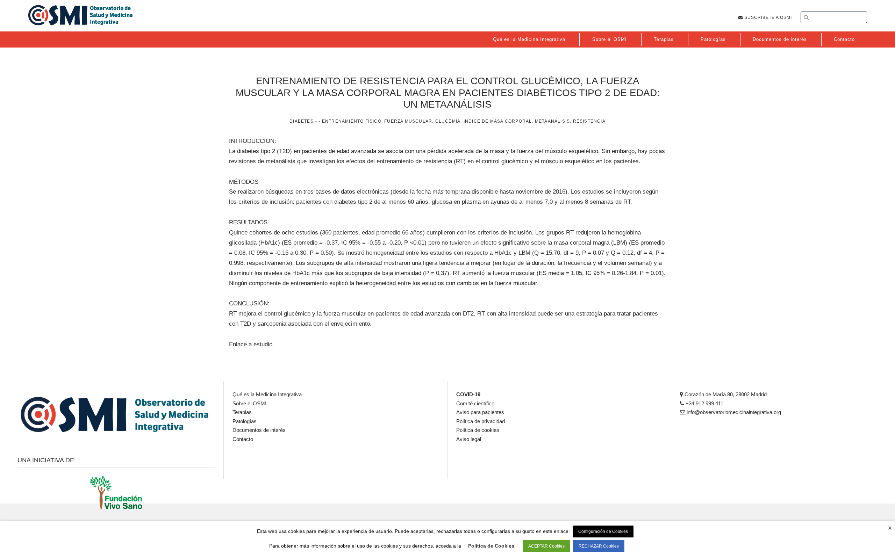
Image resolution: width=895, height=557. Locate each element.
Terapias (242, 412)
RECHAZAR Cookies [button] (599, 546)
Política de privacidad (480, 421)
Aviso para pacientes (480, 412)
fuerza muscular (408, 121)
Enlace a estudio (250, 344)
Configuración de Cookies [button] (603, 531)
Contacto (242, 439)
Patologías (244, 421)
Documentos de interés (259, 430)
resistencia (589, 121)
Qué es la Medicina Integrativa (267, 394)
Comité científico (475, 403)
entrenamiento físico (351, 121)
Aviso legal (468, 439)
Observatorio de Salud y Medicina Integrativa (80, 15)
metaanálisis (552, 121)
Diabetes (301, 121)
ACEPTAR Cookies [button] (546, 546)
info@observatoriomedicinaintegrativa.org (733, 412)
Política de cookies (477, 430)
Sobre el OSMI (249, 403)
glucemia (448, 121)
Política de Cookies (491, 546)
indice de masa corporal (498, 121)
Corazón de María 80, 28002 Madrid (725, 394)
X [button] (890, 528)
